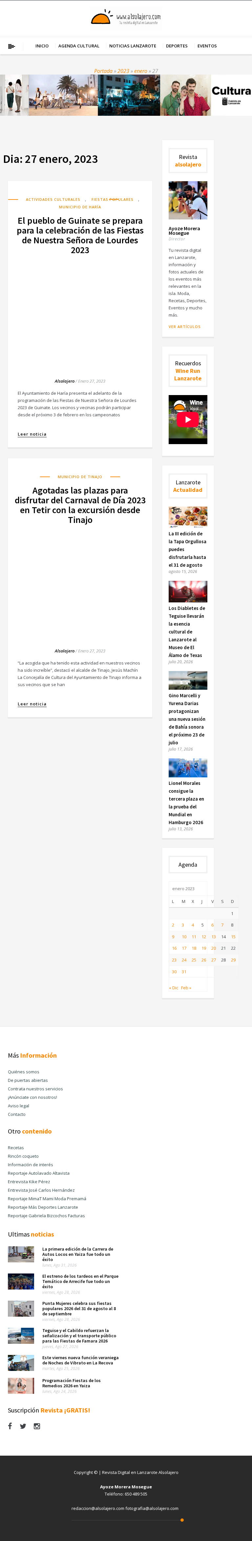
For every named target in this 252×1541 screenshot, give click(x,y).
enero (140, 71)
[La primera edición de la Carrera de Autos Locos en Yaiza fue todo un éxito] (21, 1261)
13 (213, 937)
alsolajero (64, 381)
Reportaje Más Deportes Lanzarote (43, 1207)
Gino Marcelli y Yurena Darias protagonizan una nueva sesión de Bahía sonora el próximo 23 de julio (187, 719)
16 (174, 948)
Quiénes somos (23, 1072)
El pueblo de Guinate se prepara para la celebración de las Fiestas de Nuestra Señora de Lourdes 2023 (80, 235)
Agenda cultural (78, 46)
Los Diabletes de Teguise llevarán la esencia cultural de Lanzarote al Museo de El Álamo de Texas (187, 631)
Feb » (186, 988)
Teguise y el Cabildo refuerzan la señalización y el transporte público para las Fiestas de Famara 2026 (79, 1335)
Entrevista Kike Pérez (29, 1182)
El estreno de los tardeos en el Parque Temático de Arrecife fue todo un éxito (80, 1281)
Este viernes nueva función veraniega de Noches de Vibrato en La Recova (80, 1360)
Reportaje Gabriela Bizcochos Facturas (46, 1216)
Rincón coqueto (23, 1156)
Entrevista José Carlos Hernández (41, 1190)
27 (213, 960)
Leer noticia (32, 434)
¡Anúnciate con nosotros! (32, 1097)
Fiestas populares (113, 199)
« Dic (173, 988)
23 (174, 960)
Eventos (207, 46)
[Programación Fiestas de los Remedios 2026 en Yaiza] (21, 1392)
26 (203, 960)
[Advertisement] (80, 310)
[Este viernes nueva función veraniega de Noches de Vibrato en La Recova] (21, 1369)
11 (194, 937)
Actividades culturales (53, 199)
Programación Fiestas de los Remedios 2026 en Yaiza (71, 1383)
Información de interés (30, 1165)
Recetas (16, 1148)
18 (194, 948)
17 (184, 948)
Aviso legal (18, 1106)
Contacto (17, 1114)
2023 (123, 71)
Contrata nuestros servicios (35, 1089)
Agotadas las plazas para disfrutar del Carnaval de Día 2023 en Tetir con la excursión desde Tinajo (80, 505)
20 (213, 948)
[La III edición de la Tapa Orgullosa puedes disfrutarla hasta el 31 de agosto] (188, 526)
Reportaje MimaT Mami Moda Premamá (47, 1199)
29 (233, 960)
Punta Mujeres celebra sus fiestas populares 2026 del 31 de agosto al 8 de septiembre (79, 1308)
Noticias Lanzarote (132, 46)
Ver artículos (185, 326)
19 (203, 948)
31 (184, 972)
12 (203, 937)
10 (184, 937)
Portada (103, 71)
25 (194, 960)
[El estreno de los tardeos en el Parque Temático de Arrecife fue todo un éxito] (21, 1288)
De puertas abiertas (28, 1080)
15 (233, 937)
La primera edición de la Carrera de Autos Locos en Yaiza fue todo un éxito (77, 1254)
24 (184, 960)
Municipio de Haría (80, 206)
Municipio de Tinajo (80, 476)
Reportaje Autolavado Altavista (39, 1173)
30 (174, 972)
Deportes (177, 46)
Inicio (42, 46)
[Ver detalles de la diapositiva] (126, 95)
